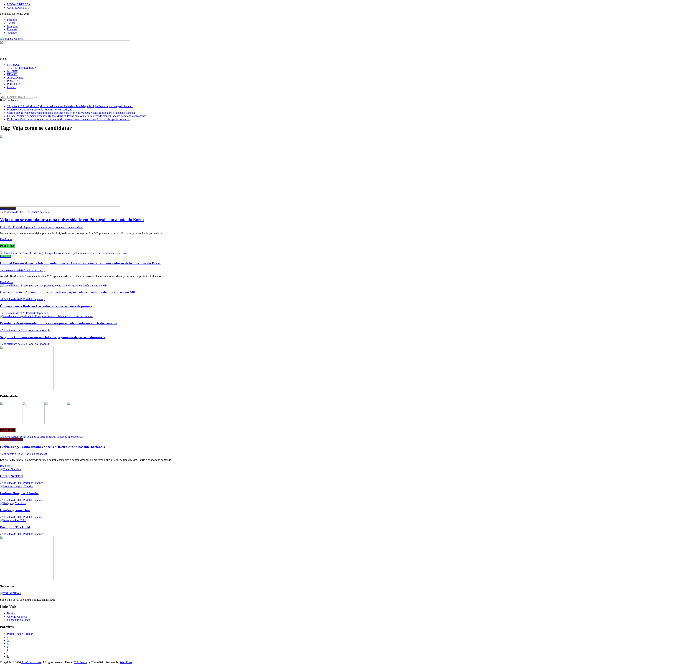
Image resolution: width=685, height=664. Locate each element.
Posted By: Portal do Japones (17, 227)
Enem (50, 227)
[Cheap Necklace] (10, 469)
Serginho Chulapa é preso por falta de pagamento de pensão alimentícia (52, 337)
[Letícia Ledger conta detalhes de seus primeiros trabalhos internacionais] (41, 436)
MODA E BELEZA (18, 4)
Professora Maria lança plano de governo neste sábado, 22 (39, 109)
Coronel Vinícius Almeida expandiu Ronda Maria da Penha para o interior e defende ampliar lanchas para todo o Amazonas (76, 115)
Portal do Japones (33, 270)
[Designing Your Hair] (13, 503)
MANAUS (13, 64)
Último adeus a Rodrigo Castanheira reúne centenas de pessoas (46, 306)
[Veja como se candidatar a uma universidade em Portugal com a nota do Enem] (60, 205)
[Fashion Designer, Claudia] (16, 486)
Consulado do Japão (18, 619)
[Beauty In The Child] (13, 520)
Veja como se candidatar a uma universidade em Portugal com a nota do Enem (72, 219)
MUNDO (12, 71)
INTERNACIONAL (26, 67)
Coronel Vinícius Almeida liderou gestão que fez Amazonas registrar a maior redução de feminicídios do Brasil (80, 263)
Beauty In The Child (15, 527)
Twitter (11, 22)
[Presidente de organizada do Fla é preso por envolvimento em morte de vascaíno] (46, 316)
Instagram (12, 26)
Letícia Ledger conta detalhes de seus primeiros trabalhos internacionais (52, 447)
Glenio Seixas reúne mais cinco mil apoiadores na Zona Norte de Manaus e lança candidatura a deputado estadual (71, 112)
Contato (11, 87)
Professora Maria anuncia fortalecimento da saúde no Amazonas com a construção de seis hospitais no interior (68, 119)
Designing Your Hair (15, 510)
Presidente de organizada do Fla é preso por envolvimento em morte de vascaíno (58, 323)
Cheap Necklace (11, 476)
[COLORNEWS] (10, 593)
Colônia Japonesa (17, 616)
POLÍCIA (13, 80)
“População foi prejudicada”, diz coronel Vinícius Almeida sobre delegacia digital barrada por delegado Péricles (70, 106)
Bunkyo (11, 613)
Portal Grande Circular (20, 633)
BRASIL (12, 74)
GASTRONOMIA (18, 7)
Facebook (12, 19)
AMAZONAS (15, 77)
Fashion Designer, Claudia (19, 493)
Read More (6, 282)
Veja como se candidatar (69, 227)
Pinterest (12, 29)
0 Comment (40, 227)
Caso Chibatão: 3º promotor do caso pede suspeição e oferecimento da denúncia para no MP (67, 292)
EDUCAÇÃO (8, 208)
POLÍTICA (13, 83)
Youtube (12, 32)
